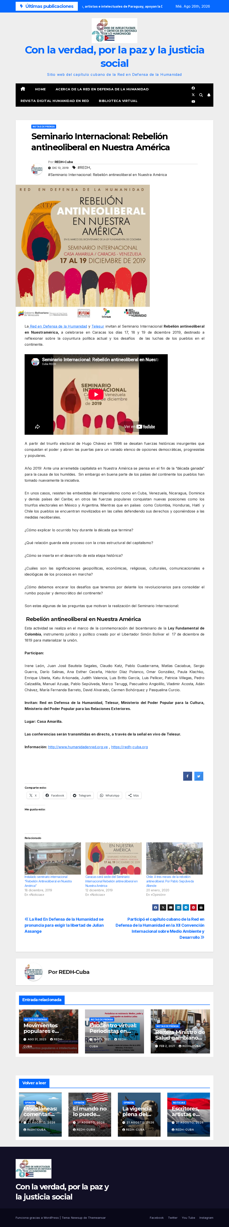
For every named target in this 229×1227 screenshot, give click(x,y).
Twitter (173, 1217)
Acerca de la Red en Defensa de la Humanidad (102, 89)
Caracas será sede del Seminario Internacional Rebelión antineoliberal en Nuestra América (111, 881)
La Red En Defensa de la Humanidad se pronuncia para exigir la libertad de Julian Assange (64, 925)
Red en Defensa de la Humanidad (58, 326)
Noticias (179, 1102)
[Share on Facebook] (187, 779)
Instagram (206, 1217)
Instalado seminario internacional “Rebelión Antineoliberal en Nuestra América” (48, 881)
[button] (201, 95)
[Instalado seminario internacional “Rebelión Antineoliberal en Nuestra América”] (53, 858)
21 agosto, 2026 (41, 1122)
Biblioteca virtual (118, 101)
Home (40, 89)
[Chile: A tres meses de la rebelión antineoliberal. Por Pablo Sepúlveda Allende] (174, 858)
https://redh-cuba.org (129, 747)
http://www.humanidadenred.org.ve (78, 747)
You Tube (188, 1217)
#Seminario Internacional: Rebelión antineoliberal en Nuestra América (107, 174)
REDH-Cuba (64, 162)
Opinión (30, 1102)
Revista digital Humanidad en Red (55, 101)
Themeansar (97, 1217)
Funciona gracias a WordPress (38, 1217)
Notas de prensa (44, 126)
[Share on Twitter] (198, 779)
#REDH (84, 167)
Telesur (97, 326)
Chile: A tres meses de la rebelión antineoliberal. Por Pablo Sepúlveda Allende (170, 881)
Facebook (157, 1217)
